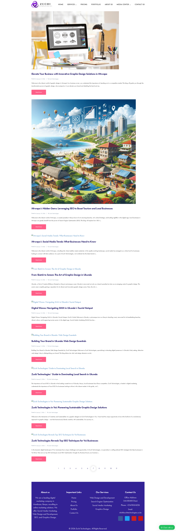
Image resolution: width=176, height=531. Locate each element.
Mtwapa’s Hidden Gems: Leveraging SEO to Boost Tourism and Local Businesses (72, 208)
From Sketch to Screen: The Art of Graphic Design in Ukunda (61, 274)
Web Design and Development (102, 497)
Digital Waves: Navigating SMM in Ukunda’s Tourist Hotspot (62, 308)
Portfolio (96, 4)
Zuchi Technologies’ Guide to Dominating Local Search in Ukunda (64, 374)
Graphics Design (102, 509)
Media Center (123, 4)
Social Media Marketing (102, 505)
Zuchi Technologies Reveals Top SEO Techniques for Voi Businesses (64, 440)
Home (60, 4)
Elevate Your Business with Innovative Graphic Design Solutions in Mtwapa (69, 74)
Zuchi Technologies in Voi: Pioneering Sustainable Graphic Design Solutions (69, 407)
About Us (109, 4)
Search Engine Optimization (102, 501)
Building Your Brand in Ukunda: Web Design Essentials (58, 341)
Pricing (84, 4)
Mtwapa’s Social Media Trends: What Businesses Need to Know (63, 241)
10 (111, 468)
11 (116, 468)
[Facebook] (120, 518)
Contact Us (140, 4)
